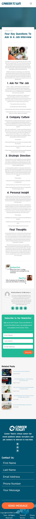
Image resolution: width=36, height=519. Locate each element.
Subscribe (28, 352)
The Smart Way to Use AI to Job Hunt (21, 371)
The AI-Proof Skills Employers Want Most (22, 404)
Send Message (18, 505)
